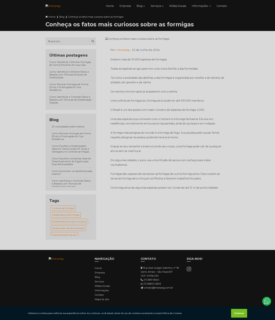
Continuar (239, 313)
